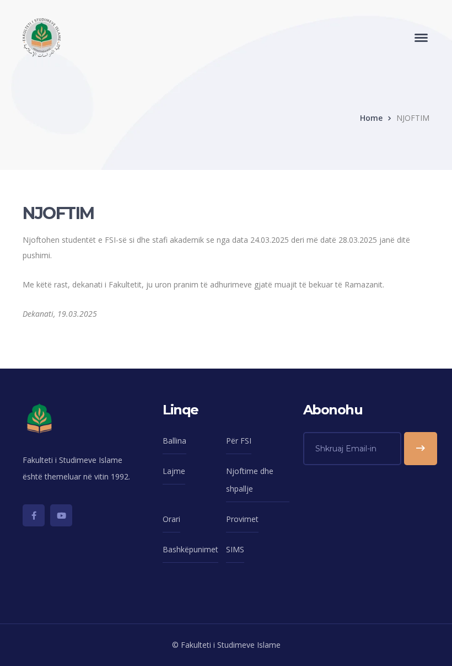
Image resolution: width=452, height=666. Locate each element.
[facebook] (34, 515)
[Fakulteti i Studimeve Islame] (42, 36)
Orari (171, 519)
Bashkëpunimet (190, 549)
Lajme (174, 471)
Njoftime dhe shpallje (249, 480)
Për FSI (238, 440)
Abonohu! (420, 448)
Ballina (174, 440)
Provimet (242, 519)
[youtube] (61, 515)
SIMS (235, 549)
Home (371, 118)
